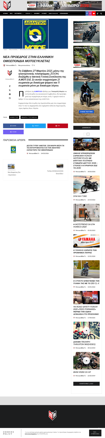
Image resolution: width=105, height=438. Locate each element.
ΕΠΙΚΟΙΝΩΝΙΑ (64, 13)
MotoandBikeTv (11, 65)
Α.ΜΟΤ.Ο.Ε (38, 91)
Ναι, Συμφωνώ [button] (95, 433)
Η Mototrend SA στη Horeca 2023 (84, 225)
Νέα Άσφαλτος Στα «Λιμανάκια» (14, 172)
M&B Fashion (53, 13)
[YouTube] (94, 13)
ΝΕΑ (11, 13)
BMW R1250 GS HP (82, 372)
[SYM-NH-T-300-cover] (86, 184)
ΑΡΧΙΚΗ (5, 13)
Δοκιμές (37, 13)
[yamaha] (86, 241)
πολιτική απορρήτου (31, 434)
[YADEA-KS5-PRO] (86, 213)
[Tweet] (9, 90)
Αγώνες (44, 13)
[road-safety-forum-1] (86, 297)
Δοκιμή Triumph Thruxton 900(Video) (84, 343)
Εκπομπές (18, 13)
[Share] (9, 86)
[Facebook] (87, 13)
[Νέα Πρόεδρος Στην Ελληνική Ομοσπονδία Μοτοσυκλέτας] (35, 34)
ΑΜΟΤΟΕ (14, 117)
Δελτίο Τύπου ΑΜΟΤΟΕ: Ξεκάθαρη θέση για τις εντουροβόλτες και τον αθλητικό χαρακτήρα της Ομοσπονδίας (45, 148)
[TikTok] (97, 13)
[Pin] (9, 94)
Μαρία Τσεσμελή (29, 117)
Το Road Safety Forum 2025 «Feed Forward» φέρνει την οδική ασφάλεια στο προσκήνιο (86, 310)
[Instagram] (90, 13)
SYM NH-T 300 (80, 196)
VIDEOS (27, 13)
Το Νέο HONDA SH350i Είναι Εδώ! (55, 171)
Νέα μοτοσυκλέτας (24, 65)
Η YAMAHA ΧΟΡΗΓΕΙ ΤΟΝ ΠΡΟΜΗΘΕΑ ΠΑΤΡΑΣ (85, 251)
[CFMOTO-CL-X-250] (86, 269)
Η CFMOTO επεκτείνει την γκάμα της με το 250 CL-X (86, 282)
